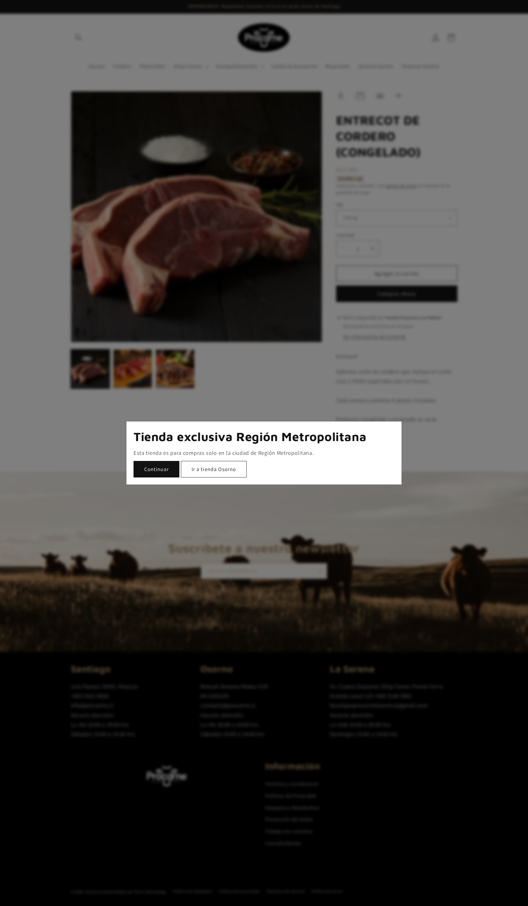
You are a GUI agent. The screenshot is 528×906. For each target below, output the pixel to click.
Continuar (156, 469)
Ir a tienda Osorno (214, 469)
